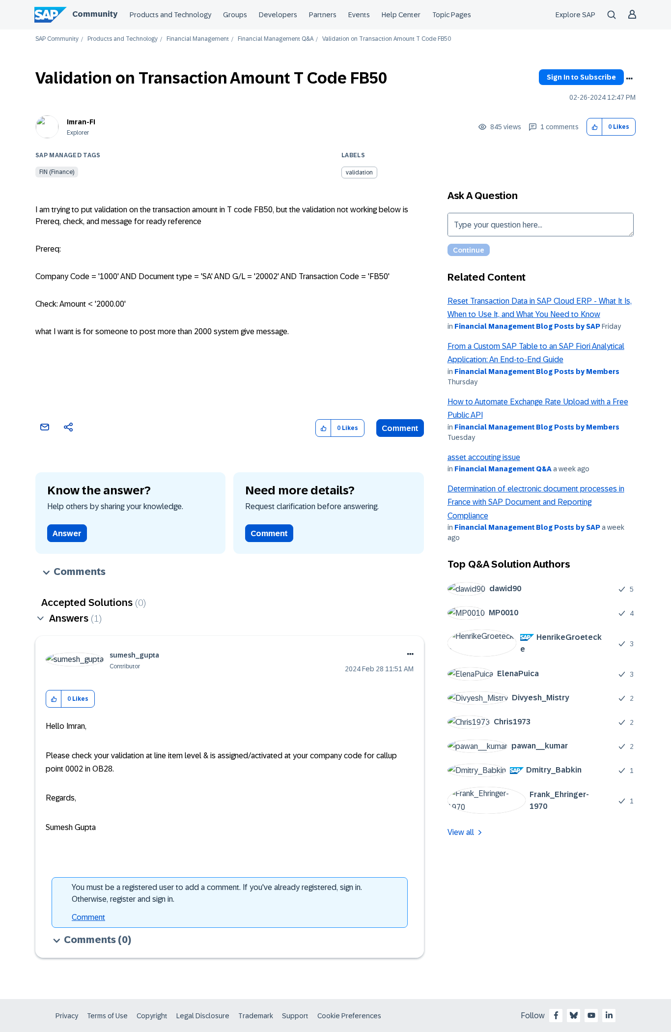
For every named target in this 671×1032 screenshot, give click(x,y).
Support (295, 1016)
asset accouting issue (483, 457)
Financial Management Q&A (275, 39)
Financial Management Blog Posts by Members (536, 371)
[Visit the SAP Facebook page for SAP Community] (556, 1015)
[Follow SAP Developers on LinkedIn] (609, 1015)
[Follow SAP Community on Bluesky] (574, 1015)
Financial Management (198, 39)
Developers (278, 15)
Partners (322, 15)
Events (359, 15)
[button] (594, 127)
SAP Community (57, 39)
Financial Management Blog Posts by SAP (527, 326)
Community (94, 14)
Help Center (401, 15)
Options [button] (629, 79)
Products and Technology (170, 15)
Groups (235, 15)
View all (460, 832)
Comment (400, 428)
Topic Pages (451, 15)
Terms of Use (107, 1016)
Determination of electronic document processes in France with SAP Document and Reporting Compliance (535, 502)
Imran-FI (81, 122)
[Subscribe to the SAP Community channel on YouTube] (591, 1015)
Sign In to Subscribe (581, 77)
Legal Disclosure (202, 1016)
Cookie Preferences (349, 1016)
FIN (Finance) (56, 172)
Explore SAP (575, 15)
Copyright (152, 1016)
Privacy (67, 1016)
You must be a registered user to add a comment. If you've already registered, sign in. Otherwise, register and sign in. (217, 893)
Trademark (255, 1016)
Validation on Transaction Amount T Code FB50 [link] (386, 39)
